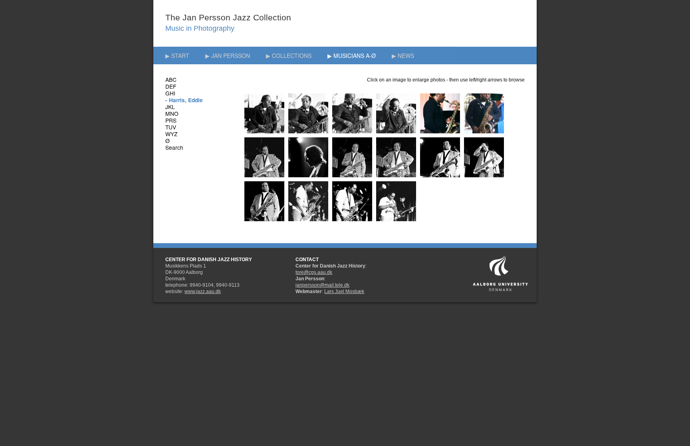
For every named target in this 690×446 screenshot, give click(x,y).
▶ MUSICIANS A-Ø (351, 55)
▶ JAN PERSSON (227, 55)
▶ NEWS (403, 55)
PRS (170, 120)
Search (174, 147)
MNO (171, 113)
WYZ (171, 134)
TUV (170, 127)
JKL (170, 107)
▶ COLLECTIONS (288, 55)
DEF (170, 86)
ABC (170, 79)
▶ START (177, 55)
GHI (170, 93)
